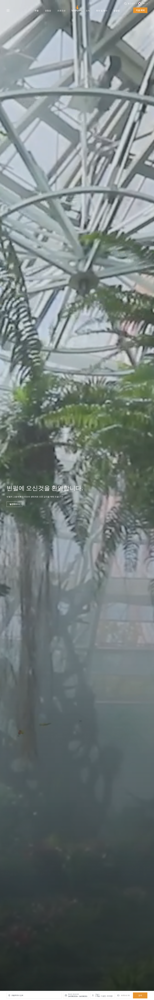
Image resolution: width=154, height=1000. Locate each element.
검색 (140, 995)
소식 (88, 10)
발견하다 (13, 504)
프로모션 (61, 10)
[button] (134, 3)
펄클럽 (117, 10)
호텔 (37, 10)
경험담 (48, 10)
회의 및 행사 (101, 10)
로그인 (130, 3)
